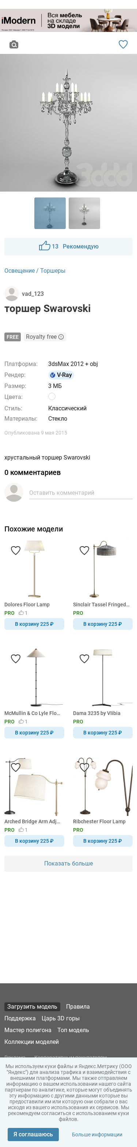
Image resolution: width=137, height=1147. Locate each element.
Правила (78, 1006)
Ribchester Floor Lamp (99, 821)
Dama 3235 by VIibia (97, 713)
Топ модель (73, 1030)
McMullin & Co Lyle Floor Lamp (33, 713)
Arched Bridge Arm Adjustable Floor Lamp (33, 821)
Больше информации (97, 1134)
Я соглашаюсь (33, 1134)
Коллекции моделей (31, 1041)
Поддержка (20, 1018)
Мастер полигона (28, 1030)
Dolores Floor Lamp (27, 604)
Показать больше (68, 863)
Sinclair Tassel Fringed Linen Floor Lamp (101, 604)
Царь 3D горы (61, 1018)
